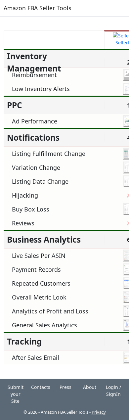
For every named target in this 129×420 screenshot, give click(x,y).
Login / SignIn (113, 390)
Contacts (40, 387)
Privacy (99, 412)
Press (65, 387)
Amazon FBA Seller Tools (37, 8)
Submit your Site (15, 394)
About (89, 387)
